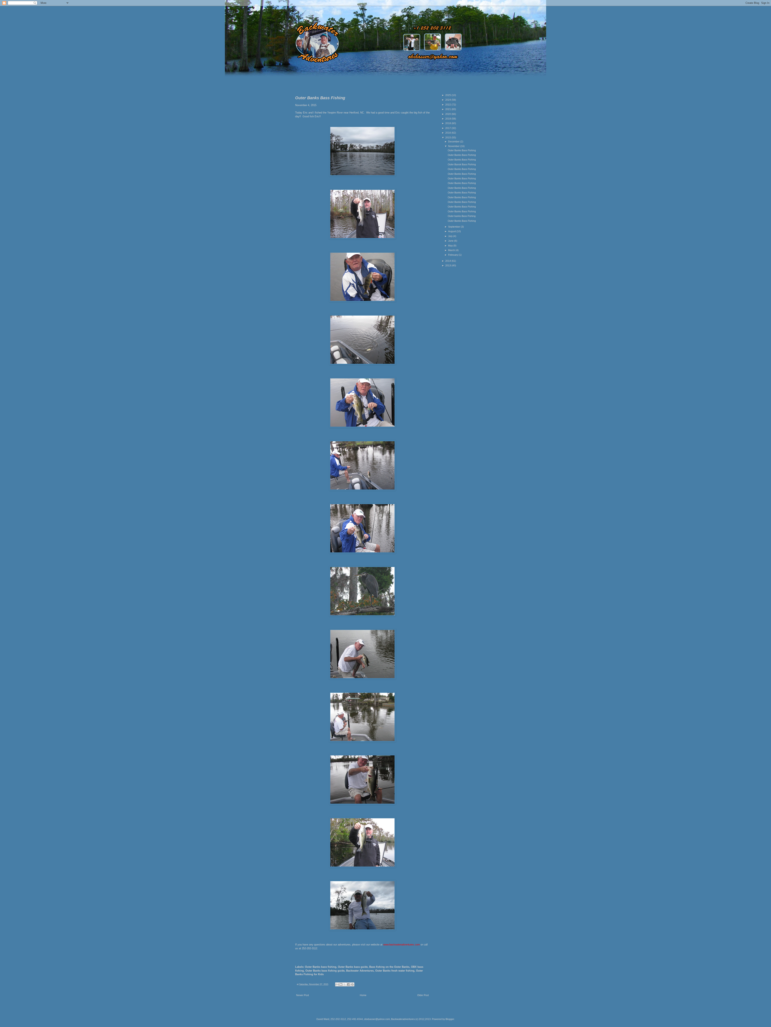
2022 (448, 104)
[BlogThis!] (341, 984)
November (454, 146)
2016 (448, 132)
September (454, 226)
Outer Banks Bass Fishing (462, 150)
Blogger (450, 1019)
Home (363, 995)
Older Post (423, 995)
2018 (448, 123)
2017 (448, 128)
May (450, 245)
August (452, 231)
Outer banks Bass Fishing (462, 216)
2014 (448, 261)
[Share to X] (345, 984)
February (453, 254)
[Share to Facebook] (349, 984)
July (450, 236)
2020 (448, 114)
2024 (448, 99)
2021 (448, 109)
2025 (448, 95)
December (454, 141)
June (451, 240)
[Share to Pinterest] (352, 984)
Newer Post (302, 995)
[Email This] (337, 984)
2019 (448, 118)
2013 (448, 265)
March (452, 250)
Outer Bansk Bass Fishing (462, 164)
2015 (448, 137)
